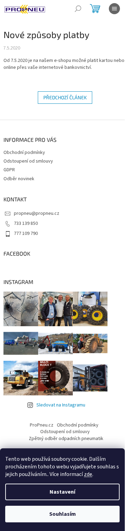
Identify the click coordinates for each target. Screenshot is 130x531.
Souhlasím (62, 514)
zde (88, 474)
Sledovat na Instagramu (60, 405)
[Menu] (114, 9)
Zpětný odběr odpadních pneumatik (66, 438)
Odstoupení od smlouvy (28, 161)
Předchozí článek (65, 97)
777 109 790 (26, 233)
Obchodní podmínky (24, 152)
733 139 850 (26, 223)
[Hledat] (78, 9)
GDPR (9, 169)
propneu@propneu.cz (36, 213)
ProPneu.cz (41, 425)
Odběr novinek (18, 178)
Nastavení (62, 492)
